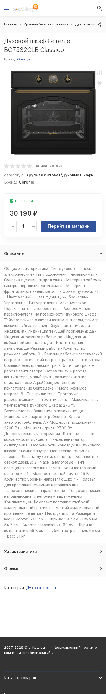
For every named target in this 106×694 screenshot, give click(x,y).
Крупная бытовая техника (46, 24)
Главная (10, 24)
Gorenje (23, 59)
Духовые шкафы (89, 24)
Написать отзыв (48, 166)
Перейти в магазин (68, 226)
